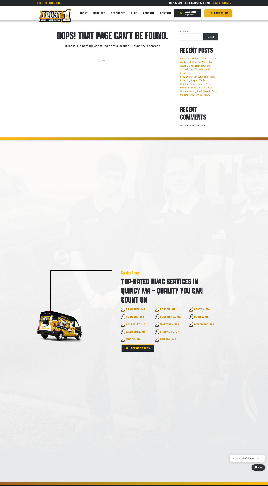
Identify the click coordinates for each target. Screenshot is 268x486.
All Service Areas (137, 348)
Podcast (149, 13)
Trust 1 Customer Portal (48, 3)
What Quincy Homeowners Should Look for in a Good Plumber (195, 69)
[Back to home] (55, 13)
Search (184, 31)
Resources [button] (118, 13)
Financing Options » (222, 3)
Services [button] (99, 13)
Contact (166, 13)
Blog (134, 13)
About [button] (84, 13)
